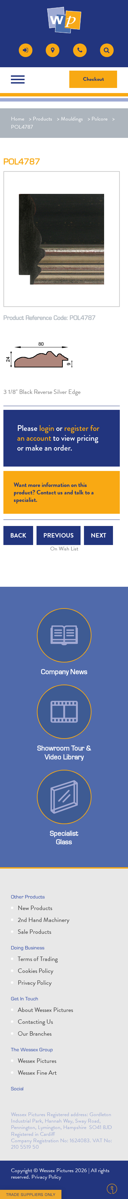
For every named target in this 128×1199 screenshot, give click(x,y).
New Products (35, 907)
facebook (48, 1103)
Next (98, 535)
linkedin (33, 1103)
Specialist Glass (64, 837)
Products (42, 119)
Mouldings (72, 119)
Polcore (99, 119)
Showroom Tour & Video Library (64, 752)
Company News (64, 671)
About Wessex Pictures (45, 1009)
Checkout (93, 79)
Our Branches (35, 1033)
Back (18, 535)
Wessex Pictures (37, 1060)
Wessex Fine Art (37, 1072)
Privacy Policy (35, 982)
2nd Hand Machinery (43, 919)
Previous (58, 535)
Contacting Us (35, 1021)
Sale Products (34, 931)
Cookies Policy (35, 970)
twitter (18, 1103)
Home (17, 119)
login (46, 428)
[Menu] (19, 79)
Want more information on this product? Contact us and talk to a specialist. (54, 492)
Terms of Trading (38, 958)
